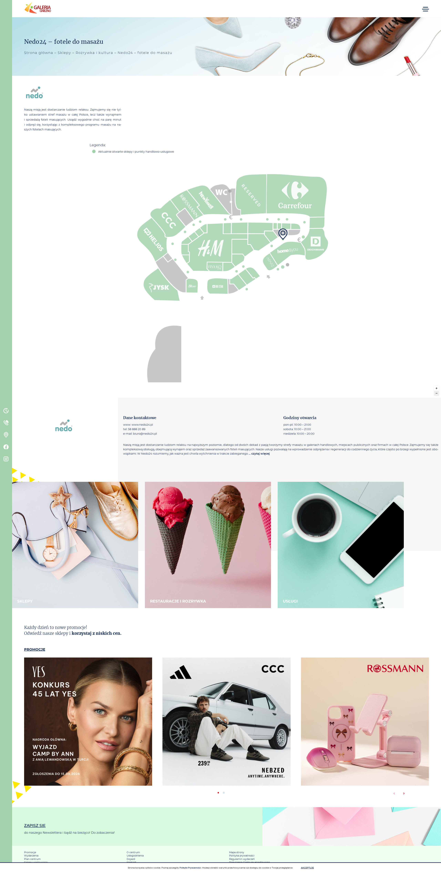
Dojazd (131, 859)
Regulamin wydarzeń (242, 859)
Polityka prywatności (241, 856)
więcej (88, 736)
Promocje (30, 852)
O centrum (133, 852)
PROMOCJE (34, 649)
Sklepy (64, 53)
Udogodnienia (135, 856)
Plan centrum (32, 859)
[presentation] (394, 793)
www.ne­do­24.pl (142, 424)
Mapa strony (236, 852)
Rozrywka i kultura (94, 53)
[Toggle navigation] (425, 7)
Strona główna (38, 53)
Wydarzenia (31, 856)
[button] (218, 792)
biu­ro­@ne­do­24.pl (145, 433)
